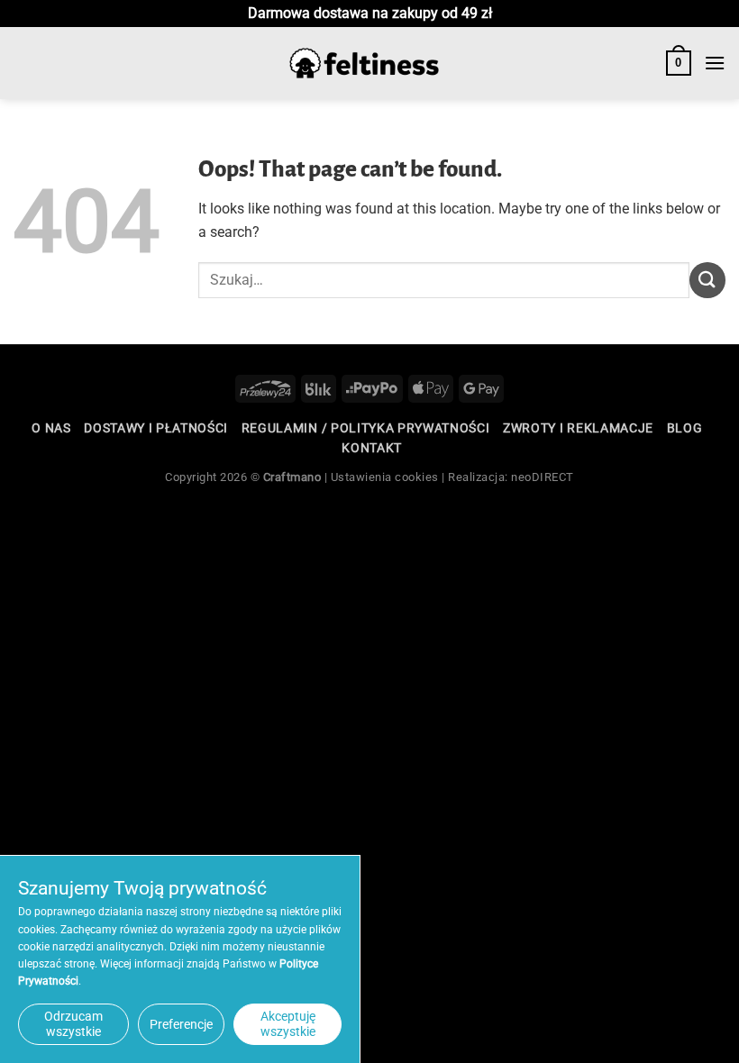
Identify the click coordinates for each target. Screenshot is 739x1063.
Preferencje (181, 1024)
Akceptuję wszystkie (287, 1024)
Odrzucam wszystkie (73, 1024)
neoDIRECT (542, 477)
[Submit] (707, 279)
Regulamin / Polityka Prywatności (366, 428)
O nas (51, 428)
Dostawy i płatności (156, 428)
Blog (685, 428)
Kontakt (372, 448)
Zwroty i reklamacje (578, 428)
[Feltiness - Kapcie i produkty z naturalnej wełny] (364, 63)
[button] (678, 63)
